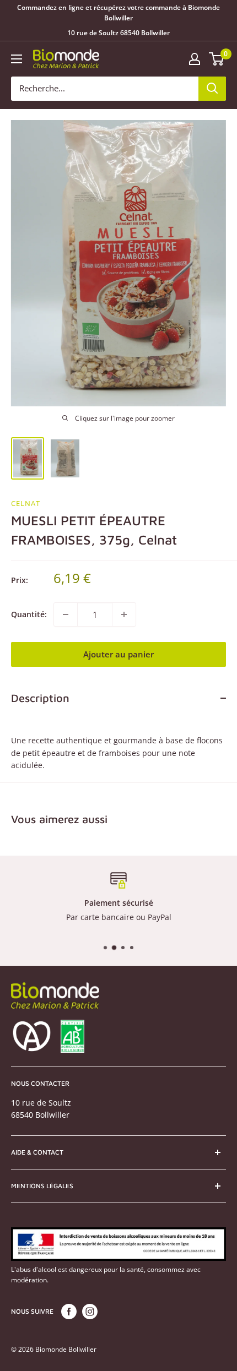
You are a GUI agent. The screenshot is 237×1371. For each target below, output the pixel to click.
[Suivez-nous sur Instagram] (90, 1311)
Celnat (25, 503)
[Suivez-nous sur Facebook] (69, 1311)
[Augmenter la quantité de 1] (124, 614)
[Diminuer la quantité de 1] (65, 614)
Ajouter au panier (118, 654)
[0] (217, 59)
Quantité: (29, 614)
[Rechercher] (212, 89)
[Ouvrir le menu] (16, 59)
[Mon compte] (194, 59)
